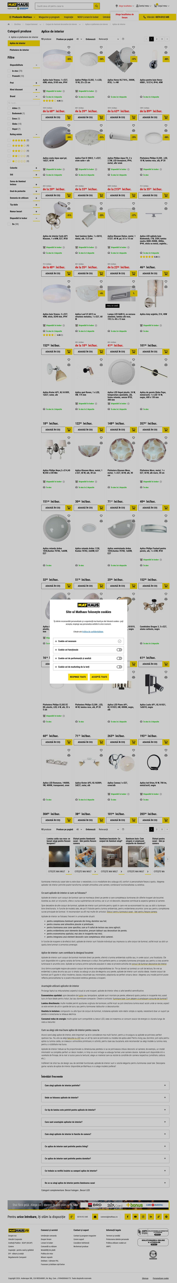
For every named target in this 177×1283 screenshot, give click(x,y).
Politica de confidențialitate (92, 632)
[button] (65, 641)
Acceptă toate (99, 677)
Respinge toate (78, 677)
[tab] (88, 641)
